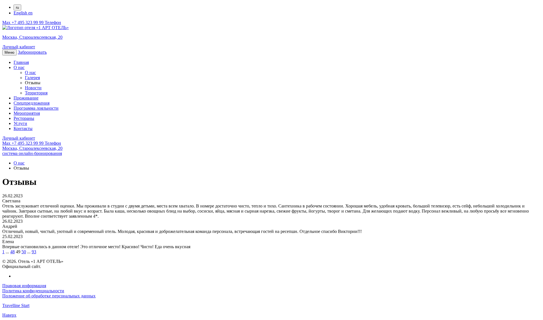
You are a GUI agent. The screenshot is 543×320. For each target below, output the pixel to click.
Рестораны (24, 118)
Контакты (23, 128)
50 (23, 251)
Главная (21, 62)
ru (17, 7)
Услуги (20, 123)
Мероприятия (27, 113)
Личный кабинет (18, 46)
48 (12, 251)
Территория (36, 92)
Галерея (32, 77)
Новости (33, 87)
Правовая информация (24, 285)
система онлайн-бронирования (32, 153)
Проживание (26, 98)
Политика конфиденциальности (33, 290)
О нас (19, 67)
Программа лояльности (36, 108)
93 (34, 251)
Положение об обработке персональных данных (49, 295)
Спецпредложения (31, 103)
